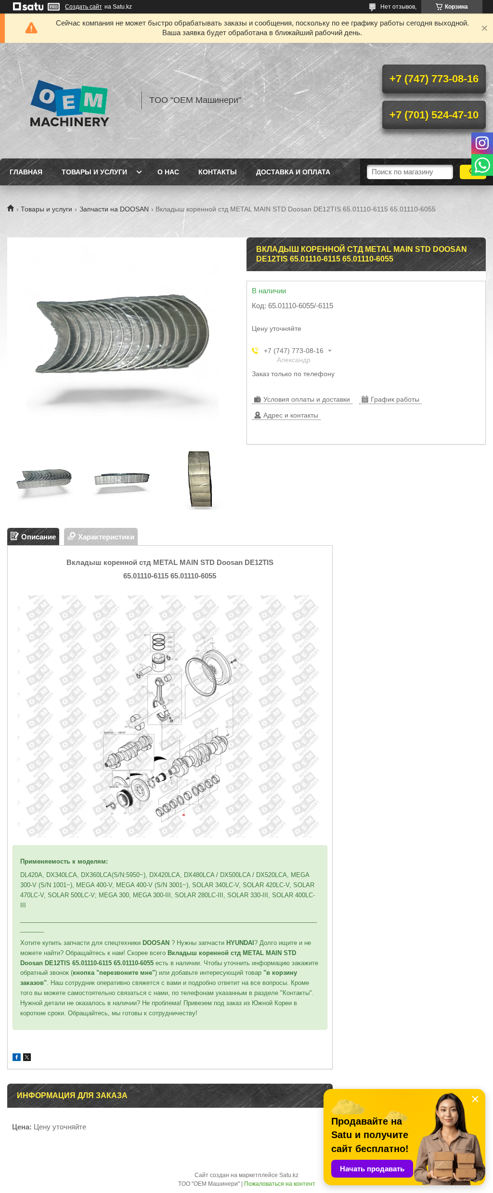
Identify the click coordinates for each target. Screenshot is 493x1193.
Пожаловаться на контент (279, 1183)
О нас (168, 172)
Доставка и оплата (293, 172)
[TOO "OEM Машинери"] (69, 100)
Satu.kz (288, 1175)
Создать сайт (83, 6)
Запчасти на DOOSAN (114, 209)
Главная (26, 172)
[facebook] (17, 1058)
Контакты (217, 172)
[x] (27, 1058)
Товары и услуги (94, 172)
